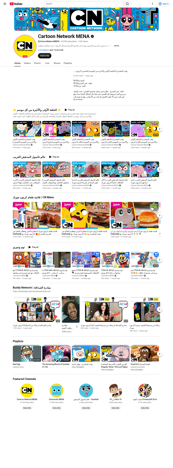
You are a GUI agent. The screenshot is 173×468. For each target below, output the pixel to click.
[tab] (17, 63)
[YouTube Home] (16, 4)
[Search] (127, 3)
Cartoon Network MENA (21, 145)
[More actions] (77, 326)
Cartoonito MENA (19, 276)
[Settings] (152, 3)
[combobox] (84, 3)
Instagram (44, 50)
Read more (78, 100)
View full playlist (78, 367)
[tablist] (86, 63)
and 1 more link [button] (56, 50)
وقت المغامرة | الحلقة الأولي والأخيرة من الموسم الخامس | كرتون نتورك (100, 71)
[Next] (159, 129)
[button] (25, 46)
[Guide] (4, 3)
